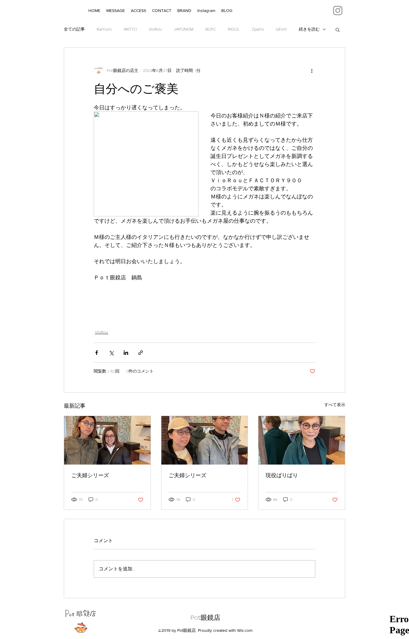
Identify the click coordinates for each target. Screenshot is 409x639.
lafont (281, 29)
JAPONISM (183, 29)
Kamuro (104, 29)
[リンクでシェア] (140, 352)
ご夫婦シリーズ (90, 475)
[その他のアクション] (311, 70)
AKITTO (130, 29)
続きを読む (309, 29)
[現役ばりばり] (301, 440)
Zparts (258, 29)
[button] (337, 29)
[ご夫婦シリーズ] (107, 440)
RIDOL (234, 29)
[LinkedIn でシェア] (126, 352)
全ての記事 (74, 29)
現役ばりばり (282, 475)
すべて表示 (334, 404)
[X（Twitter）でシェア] (111, 352)
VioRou (155, 29)
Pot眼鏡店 (205, 617)
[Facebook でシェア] (96, 352)
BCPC (210, 29)
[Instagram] (337, 10)
